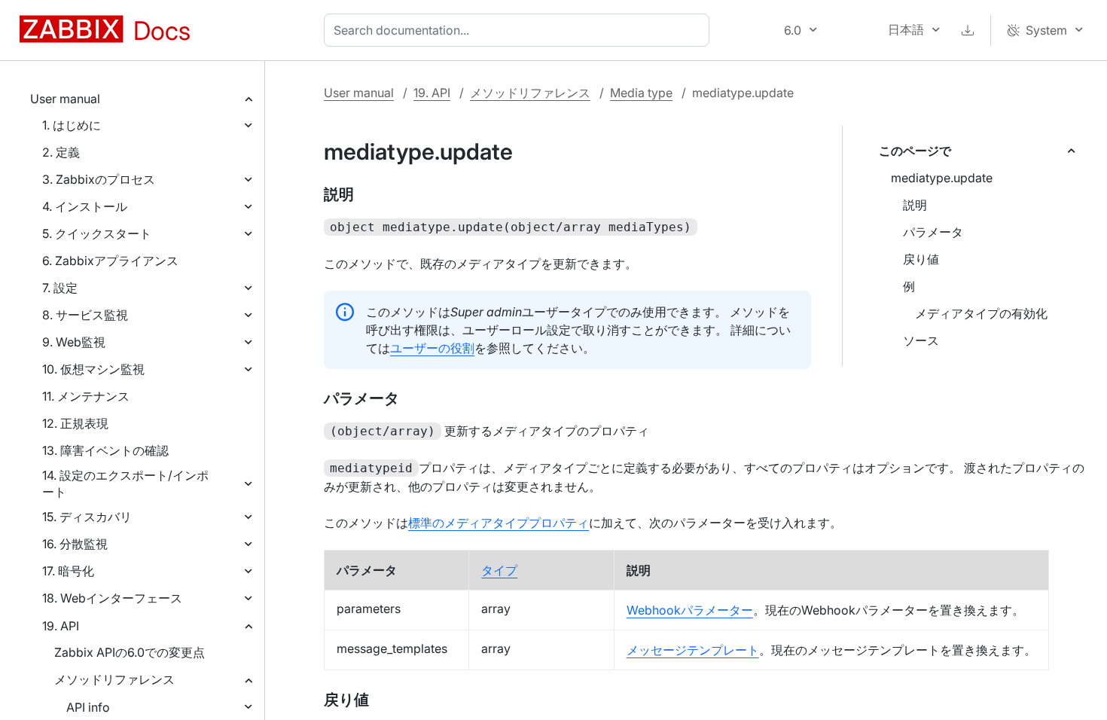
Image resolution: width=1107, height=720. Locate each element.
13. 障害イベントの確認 (105, 450)
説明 (915, 204)
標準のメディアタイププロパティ (498, 522)
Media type (641, 92)
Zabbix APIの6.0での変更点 (129, 652)
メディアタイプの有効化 (981, 313)
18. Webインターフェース (112, 598)
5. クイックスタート (96, 233)
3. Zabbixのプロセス (98, 179)
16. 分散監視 (75, 543)
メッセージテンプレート (693, 649)
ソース (921, 340)
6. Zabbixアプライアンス (110, 260)
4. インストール (84, 206)
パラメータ (933, 231)
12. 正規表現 (75, 423)
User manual (65, 98)
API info (88, 707)
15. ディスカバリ (87, 516)
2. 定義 (61, 152)
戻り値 (921, 259)
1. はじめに (71, 125)
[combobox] (519, 30)
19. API (60, 625)
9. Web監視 (73, 341)
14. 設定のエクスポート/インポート (125, 483)
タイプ (499, 570)
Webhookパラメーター (690, 610)
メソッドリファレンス (114, 679)
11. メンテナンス (86, 396)
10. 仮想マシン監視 (93, 369)
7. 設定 (60, 287)
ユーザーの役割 (432, 347)
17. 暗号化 (68, 570)
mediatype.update (942, 177)
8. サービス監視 (85, 314)
